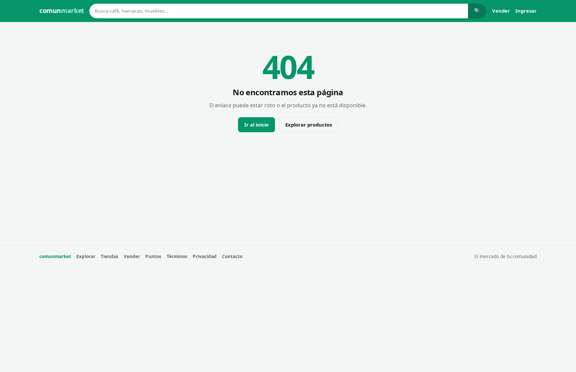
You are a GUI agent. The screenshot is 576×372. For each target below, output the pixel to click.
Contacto (232, 256)
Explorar (85, 256)
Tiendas (109, 256)
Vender (501, 10)
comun (61, 10)
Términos (177, 256)
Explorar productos (308, 124)
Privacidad (205, 256)
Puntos (153, 256)
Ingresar (526, 10)
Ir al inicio (256, 124)
